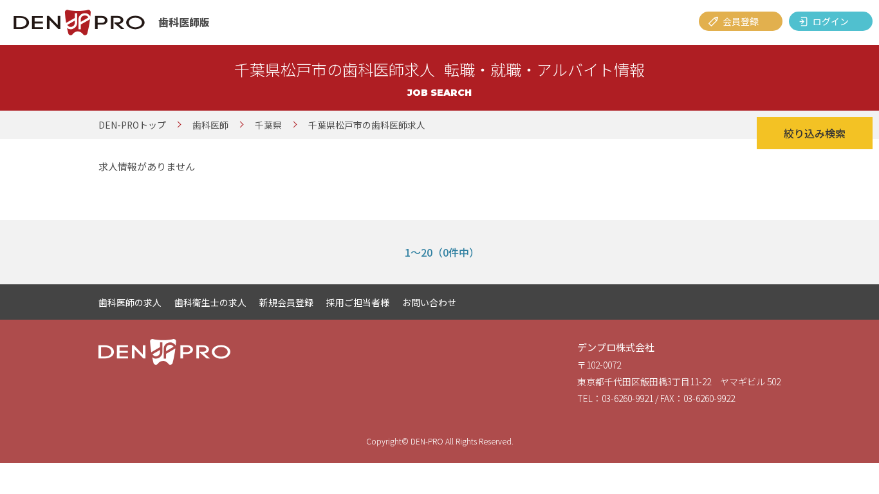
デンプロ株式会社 (615, 347)
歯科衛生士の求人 (210, 302)
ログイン (831, 21)
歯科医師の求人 (130, 302)
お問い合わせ (429, 302)
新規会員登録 (286, 302)
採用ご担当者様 (357, 302)
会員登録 (741, 21)
